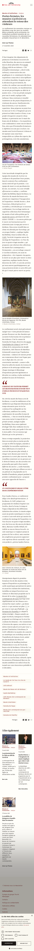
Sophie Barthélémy (9, 693)
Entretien (21, 749)
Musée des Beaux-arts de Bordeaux (14, 689)
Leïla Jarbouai (7, 685)
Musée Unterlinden (9, 702)
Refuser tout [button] (24, 943)
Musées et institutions (9, 13)
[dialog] (17, 932)
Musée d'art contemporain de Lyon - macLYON (14, 710)
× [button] (32, 915)
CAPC (4, 237)
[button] (16, 948)
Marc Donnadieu (23, 789)
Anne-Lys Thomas (8, 43)
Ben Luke (4, 779)
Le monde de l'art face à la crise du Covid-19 (14, 681)
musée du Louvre (8, 217)
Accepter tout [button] (9, 943)
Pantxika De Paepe (9, 706)
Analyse (21, 13)
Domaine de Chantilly (10, 715)
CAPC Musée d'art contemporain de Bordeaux (14, 697)
